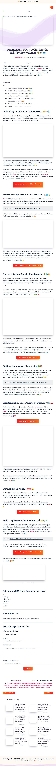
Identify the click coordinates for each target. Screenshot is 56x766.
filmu (14, 174)
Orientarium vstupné (25, 685)
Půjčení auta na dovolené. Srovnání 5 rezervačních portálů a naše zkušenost (44, 707)
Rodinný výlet (14, 687)
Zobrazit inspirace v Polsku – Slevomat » (28, 184)
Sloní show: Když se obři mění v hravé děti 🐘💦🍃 (20, 91)
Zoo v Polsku (46, 687)
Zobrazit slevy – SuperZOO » (28, 421)
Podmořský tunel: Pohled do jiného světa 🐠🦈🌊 (20, 88)
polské (39, 68)
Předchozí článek (9, 693)
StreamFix (24, 761)
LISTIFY (15, 759)
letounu (45, 174)
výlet (27, 687)
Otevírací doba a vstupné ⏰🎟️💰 (16, 101)
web (38, 759)
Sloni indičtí (22, 687)
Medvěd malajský (13, 685)
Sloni (4, 199)
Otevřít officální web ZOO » (28, 512)
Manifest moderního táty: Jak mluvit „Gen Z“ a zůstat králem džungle (44, 741)
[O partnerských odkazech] (36, 57)
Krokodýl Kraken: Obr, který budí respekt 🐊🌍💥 (20, 93)
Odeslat (28, 668)
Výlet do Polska (34, 687)
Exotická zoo (17, 683)
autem (37, 407)
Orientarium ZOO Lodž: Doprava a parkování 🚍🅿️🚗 (21, 98)
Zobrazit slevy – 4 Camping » (28, 357)
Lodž (43, 683)
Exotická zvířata (26, 683)
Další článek (48, 693)
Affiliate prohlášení (42, 57)
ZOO (4, 411)
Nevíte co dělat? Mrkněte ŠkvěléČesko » (28, 265)
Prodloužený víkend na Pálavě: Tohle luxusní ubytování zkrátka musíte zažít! (21, 719)
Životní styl (17, 680)
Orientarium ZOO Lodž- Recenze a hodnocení (19, 106)
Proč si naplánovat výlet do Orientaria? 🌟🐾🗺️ (20, 103)
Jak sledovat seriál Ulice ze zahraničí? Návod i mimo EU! (44, 717)
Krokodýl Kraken (36, 683)
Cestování (10, 683)
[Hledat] (51, 7)
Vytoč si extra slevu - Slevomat (29, 1)
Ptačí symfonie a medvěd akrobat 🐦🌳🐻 (18, 96)
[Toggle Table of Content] (4, 86)
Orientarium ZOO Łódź (38, 685)
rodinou (31, 531)
